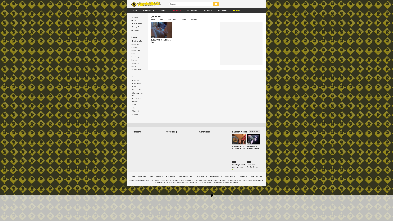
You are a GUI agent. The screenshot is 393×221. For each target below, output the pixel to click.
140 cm (134, 105)
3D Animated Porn (137, 41)
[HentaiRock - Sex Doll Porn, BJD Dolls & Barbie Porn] (145, 4)
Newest (135, 17)
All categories (136, 69)
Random (136, 30)
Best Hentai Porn (231, 176)
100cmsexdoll (136, 98)
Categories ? (147, 10)
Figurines (134, 60)
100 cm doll (135, 80)
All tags (134, 114)
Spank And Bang (256, 176)
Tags (151, 176)
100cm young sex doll (137, 94)
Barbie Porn (135, 44)
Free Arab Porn (171, 176)
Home (133, 176)
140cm (134, 108)
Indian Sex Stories (216, 176)
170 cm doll (135, 111)
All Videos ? (163, 10)
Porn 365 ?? (222, 10)
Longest (136, 27)
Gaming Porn (136, 63)
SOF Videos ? (208, 10)
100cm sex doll (136, 90)
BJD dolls (134, 47)
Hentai (134, 66)
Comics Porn (136, 50)
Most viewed (137, 24)
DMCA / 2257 (142, 176)
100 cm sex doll (136, 83)
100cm (134, 87)
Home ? (135, 10)
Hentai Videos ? (192, 10)
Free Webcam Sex (201, 176)
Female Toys (136, 57)
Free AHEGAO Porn (185, 176)
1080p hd (135, 101)
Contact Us (159, 176)
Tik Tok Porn (243, 176)
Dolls (133, 54)
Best (135, 20)
